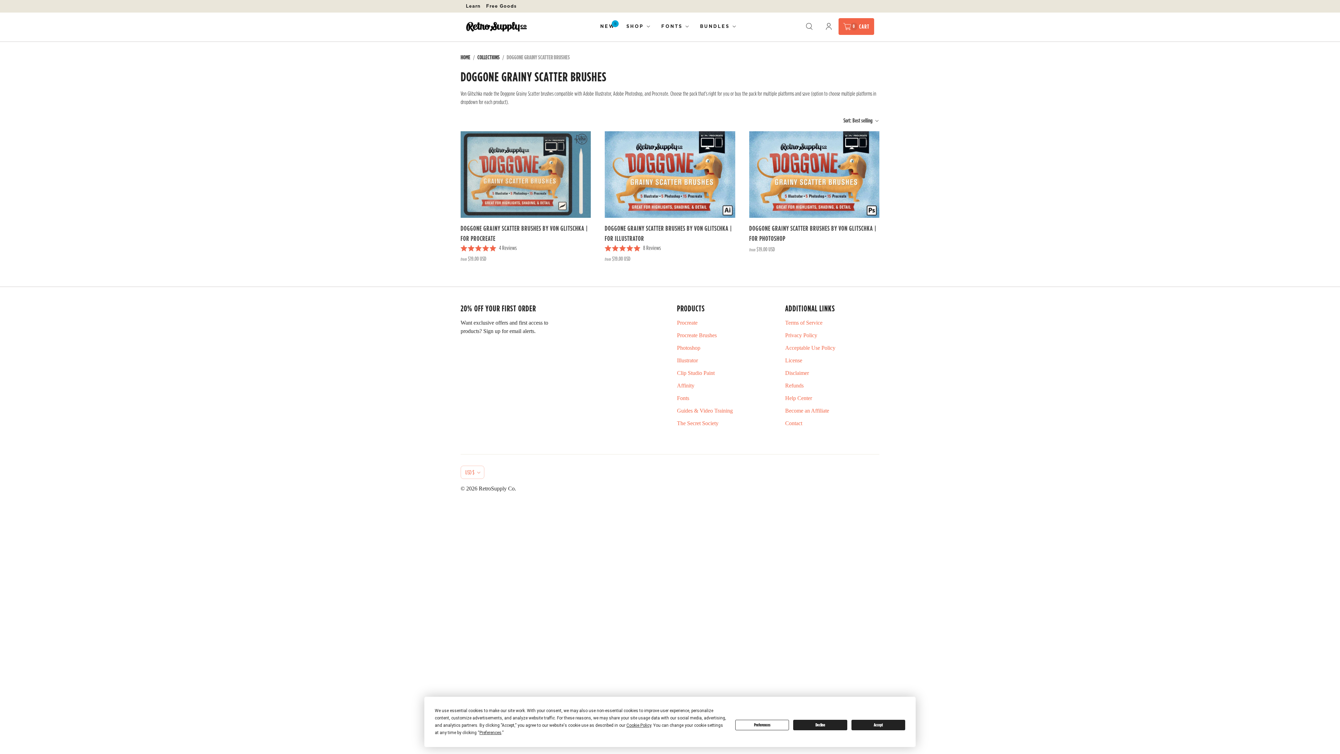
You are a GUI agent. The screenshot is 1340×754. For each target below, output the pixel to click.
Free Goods (501, 6)
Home (465, 57)
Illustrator (687, 360)
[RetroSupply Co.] (496, 27)
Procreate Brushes (697, 335)
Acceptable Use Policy (810, 348)
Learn (473, 6)
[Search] (809, 26)
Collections (488, 57)
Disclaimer (797, 373)
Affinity (685, 386)
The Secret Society (698, 423)
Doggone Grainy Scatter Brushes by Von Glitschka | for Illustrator (668, 233)
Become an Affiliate (807, 411)
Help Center (798, 398)
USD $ (469, 472)
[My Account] (829, 26)
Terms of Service (803, 323)
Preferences (762, 725)
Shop (635, 26)
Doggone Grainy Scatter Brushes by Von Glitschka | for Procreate (524, 233)
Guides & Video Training (705, 411)
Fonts (672, 26)
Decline (820, 725)
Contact (793, 423)
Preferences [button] (490, 732)
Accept (878, 725)
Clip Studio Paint (696, 373)
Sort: (857, 120)
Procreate (687, 323)
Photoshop (688, 348)
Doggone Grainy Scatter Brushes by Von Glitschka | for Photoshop (813, 233)
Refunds (794, 386)
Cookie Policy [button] (638, 725)
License (793, 360)
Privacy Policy (801, 335)
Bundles (715, 26)
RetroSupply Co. (497, 488)
